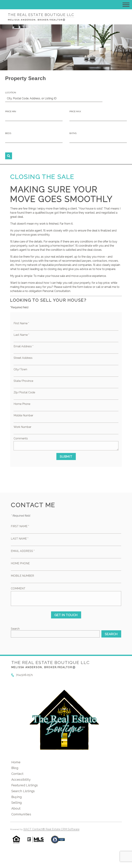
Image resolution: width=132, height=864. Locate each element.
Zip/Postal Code (24, 392)
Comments (21, 438)
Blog (14, 768)
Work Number (22, 427)
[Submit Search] (8, 155)
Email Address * (23, 346)
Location (10, 92)
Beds (8, 133)
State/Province (23, 381)
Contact (17, 774)
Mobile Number (23, 415)
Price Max (75, 111)
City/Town (20, 369)
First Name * (21, 323)
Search (15, 628)
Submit (66, 456)
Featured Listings (24, 785)
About (16, 808)
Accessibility (21, 779)
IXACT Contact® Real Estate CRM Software (51, 829)
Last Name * (21, 334)
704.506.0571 (24, 675)
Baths (72, 133)
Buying (16, 797)
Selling (16, 802)
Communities (21, 814)
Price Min (10, 111)
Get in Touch (66, 615)
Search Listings (23, 791)
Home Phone (22, 404)
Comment (18, 588)
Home (16, 762)
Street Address (23, 357)
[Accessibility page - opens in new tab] (58, 841)
